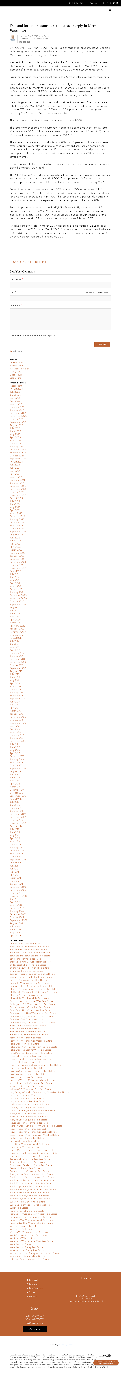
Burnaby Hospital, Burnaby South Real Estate (33, 974)
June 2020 (15, 614)
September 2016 (18, 723)
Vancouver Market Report (37, 39)
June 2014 (15, 778)
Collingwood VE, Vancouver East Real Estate (32, 1004)
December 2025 (18, 413)
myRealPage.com (65, 1345)
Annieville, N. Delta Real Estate (25, 944)
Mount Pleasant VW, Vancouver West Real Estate (34, 1135)
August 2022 (16, 535)
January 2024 (17, 483)
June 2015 (15, 747)
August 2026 (16, 389)
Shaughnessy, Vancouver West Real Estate (31, 1175)
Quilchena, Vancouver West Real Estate (30, 1156)
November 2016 (18, 717)
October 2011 (16, 857)
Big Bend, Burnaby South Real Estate (28, 950)
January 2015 (17, 759)
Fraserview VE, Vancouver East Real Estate (31, 1059)
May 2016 (14, 726)
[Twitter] (114, 3)
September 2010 (18, 896)
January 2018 (16, 693)
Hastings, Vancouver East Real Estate (28, 1074)
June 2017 (15, 702)
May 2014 (14, 781)
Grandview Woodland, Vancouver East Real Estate (35, 1065)
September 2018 (18, 668)
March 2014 (16, 787)
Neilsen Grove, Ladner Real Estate (27, 1138)
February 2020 (17, 626)
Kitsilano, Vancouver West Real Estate (29, 1099)
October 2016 (16, 720)
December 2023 (18, 486)
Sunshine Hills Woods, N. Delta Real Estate (31, 1205)
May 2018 (14, 680)
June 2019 (15, 644)
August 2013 (16, 799)
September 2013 (18, 796)
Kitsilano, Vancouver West (23, 1095)
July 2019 (14, 641)
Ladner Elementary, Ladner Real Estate (30, 1105)
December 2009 (18, 914)
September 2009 (18, 920)
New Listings (16, 372)
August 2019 (16, 638)
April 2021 (15, 583)
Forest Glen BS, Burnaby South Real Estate (31, 1053)
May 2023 (15, 507)
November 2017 (18, 696)
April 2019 (15, 650)
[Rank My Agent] (110, 4)
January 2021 (17, 592)
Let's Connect (34, 1329)
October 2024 (17, 456)
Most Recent (16, 386)
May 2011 (14, 872)
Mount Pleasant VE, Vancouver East (28, 1129)
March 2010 (16, 905)
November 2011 (17, 854)
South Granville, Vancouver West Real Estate (32, 1181)
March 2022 (16, 550)
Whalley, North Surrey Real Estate (27, 1250)
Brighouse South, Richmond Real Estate (29, 968)
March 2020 (16, 623)
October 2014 (16, 766)
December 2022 (18, 523)
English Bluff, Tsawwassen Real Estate (29, 1035)
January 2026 (17, 410)
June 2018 (15, 677)
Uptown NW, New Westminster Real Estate (31, 1223)
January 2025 (17, 447)
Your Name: (16, 279)
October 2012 (16, 820)
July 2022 (15, 538)
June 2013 (15, 805)
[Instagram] (107, 3)
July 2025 (15, 428)
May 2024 (15, 471)
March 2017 (15, 711)
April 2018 (15, 684)
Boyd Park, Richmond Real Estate (26, 959)
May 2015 (15, 750)
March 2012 (16, 842)
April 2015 (15, 753)
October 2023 (17, 492)
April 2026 (15, 401)
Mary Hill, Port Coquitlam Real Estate (28, 1120)
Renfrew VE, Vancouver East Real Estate (30, 1159)
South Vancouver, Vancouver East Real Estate (33, 1190)
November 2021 (18, 562)
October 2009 (17, 917)
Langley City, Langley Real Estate (27, 1108)
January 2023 (17, 520)
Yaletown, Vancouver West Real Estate (29, 1260)
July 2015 (14, 744)
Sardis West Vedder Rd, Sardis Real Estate (31, 1165)
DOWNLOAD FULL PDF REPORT (29, 262)
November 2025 (18, 416)
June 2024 (15, 468)
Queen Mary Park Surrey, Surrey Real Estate (32, 1150)
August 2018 (16, 671)
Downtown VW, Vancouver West (26, 1020)
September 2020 (18, 605)
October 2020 (17, 602)
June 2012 (15, 832)
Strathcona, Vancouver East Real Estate (30, 1199)
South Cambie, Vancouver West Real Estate (32, 1177)
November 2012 (18, 817)
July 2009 (15, 927)
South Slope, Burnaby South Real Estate (30, 1187)
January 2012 (17, 848)
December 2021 (18, 559)
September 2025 (18, 422)
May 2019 (14, 647)
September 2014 (18, 769)
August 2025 (16, 425)
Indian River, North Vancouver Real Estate (31, 1083)
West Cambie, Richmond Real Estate (28, 1235)
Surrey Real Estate (19, 1208)
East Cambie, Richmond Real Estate (28, 1026)
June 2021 (15, 577)
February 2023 (17, 516)
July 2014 (14, 775)
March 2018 (15, 687)
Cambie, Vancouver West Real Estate (29, 980)
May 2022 (15, 544)
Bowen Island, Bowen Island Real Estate (30, 956)
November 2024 (18, 453)
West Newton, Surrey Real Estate (26, 1247)
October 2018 (16, 665)
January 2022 (17, 556)
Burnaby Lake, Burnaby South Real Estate (31, 977)
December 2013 (18, 790)
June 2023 (15, 504)
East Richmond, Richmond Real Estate (29, 1032)
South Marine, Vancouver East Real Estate (31, 1184)
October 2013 (16, 793)
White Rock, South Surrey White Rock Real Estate (34, 1253)
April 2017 (15, 708)
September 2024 (18, 459)
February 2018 (17, 690)
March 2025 (16, 441)
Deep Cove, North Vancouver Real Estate (30, 1011)
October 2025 (17, 419)
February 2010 (17, 908)
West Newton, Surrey (20, 1244)
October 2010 (17, 893)
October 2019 (16, 635)
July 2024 (15, 465)
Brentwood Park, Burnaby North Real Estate (32, 962)
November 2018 (18, 662)
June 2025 (15, 431)
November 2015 (18, 741)
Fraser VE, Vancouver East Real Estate (29, 1056)
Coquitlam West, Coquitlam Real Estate (30, 1007)
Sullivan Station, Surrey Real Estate (27, 1202)
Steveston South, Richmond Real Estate (29, 1196)
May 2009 (15, 933)
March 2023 (16, 513)
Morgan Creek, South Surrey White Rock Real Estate (36, 1126)
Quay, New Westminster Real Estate (28, 1147)
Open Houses (16, 375)
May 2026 (15, 398)
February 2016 (17, 735)
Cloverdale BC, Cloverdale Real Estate (29, 998)
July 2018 (14, 674)
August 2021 (16, 571)
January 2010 (17, 911)
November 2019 (18, 632)
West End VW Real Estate (22, 1238)
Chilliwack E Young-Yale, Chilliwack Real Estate (34, 992)
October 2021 (16, 565)
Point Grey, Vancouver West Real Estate (30, 1144)
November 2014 (18, 763)
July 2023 (15, 501)
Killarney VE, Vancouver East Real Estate (30, 1089)
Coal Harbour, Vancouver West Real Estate (31, 1001)
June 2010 (15, 899)
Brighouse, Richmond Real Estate (26, 971)
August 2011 (15, 863)
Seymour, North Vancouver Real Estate (29, 1171)
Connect (93, 3)
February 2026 (17, 407)
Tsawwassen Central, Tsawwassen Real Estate (33, 1214)
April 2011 (14, 875)
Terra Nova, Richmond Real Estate (27, 1211)
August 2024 (16, 462)
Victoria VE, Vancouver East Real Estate (30, 1232)
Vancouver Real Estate (21, 1229)
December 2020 (18, 595)
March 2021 (16, 586)
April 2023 (15, 510)
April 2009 (15, 936)
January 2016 (17, 738)
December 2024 (18, 450)
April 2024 (15, 474)
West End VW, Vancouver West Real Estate (31, 1241)
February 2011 (17, 881)
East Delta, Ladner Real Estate (25, 1029)
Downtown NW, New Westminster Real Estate (33, 1013)
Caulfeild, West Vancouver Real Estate (29, 983)
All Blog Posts (16, 363)
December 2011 (17, 851)
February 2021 (17, 589)
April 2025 (15, 438)
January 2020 (17, 629)
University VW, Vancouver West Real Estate (32, 1220)
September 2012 (18, 823)
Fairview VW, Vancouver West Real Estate (31, 1041)
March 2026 (16, 404)
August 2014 (16, 772)
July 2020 (15, 611)
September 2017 (18, 699)
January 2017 (16, 714)
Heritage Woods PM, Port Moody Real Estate (32, 1080)
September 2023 (18, 495)
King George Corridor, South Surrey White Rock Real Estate (39, 1093)
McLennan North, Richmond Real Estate (30, 1123)
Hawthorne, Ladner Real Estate (26, 1077)
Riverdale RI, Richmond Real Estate (27, 1162)
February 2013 (17, 808)
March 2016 (16, 732)
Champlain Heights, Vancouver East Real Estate (34, 989)
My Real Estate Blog (20, 369)
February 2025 (17, 444)
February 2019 (17, 653)
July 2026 (15, 392)
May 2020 (15, 617)
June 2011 (14, 869)
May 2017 (14, 705)
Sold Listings (16, 378)
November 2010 (18, 890)
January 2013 (17, 811)
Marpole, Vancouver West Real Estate (29, 1117)
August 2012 (16, 826)
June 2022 (15, 541)
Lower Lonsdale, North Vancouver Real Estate (33, 1111)
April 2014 (15, 784)
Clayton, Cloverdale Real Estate (26, 995)
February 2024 (17, 480)
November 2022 (18, 526)
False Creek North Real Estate (24, 1044)
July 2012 (14, 829)
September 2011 (18, 860)
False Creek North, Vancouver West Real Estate (33, 1047)
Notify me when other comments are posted (33, 336)
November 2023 (18, 489)
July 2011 (14, 866)
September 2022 (18, 532)
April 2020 (15, 620)
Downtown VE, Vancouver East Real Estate (31, 1017)
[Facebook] (104, 3)
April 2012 (15, 838)
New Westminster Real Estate (24, 1141)
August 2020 (16, 608)
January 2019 (17, 656)
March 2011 (15, 878)
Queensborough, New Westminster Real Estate (33, 1153)
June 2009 (15, 930)
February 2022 (17, 553)
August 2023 (16, 498)
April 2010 (15, 902)
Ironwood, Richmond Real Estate (26, 1086)
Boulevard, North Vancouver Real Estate (30, 953)
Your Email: (16, 292)
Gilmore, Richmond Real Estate (25, 1062)
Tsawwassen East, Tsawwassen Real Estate (32, 1217)
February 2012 (17, 845)
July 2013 (14, 802)
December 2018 (18, 659)
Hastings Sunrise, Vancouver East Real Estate (32, 1071)
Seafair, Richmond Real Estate (25, 1168)
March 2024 (16, 477)
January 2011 (16, 884)
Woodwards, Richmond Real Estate (27, 1257)
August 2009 (16, 924)
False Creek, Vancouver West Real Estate (30, 1050)
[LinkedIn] (117, 3)
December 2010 (18, 887)
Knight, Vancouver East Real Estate (27, 1102)
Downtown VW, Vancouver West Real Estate (32, 1023)
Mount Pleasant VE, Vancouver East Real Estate (34, 1132)
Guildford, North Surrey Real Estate (27, 1068)
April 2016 (15, 729)
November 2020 (18, 598)
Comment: (15, 306)
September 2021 (18, 568)
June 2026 (15, 395)
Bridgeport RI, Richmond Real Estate (28, 965)
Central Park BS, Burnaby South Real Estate (31, 986)
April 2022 (15, 547)
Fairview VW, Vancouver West (25, 1038)
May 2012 (14, 835)
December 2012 (18, 814)
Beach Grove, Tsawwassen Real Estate (29, 947)
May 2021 (14, 580)
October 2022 (17, 529)
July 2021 (14, 574)
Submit (102, 344)
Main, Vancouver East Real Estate (27, 1114)
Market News (16, 366)
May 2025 (15, 434)
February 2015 (17, 756)
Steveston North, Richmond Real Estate (29, 1193)
